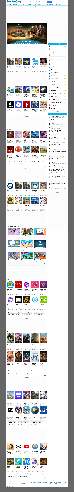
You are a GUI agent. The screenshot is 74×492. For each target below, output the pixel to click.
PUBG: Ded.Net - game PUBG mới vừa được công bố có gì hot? (58, 127)
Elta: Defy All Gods (54, 186)
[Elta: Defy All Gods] (49, 187)
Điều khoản (42, 482)
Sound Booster (55, 99)
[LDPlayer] (49, 108)
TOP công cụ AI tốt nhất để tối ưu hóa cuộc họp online (58, 159)
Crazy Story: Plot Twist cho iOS (58, 176)
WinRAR (53, 63)
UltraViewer (54, 66)
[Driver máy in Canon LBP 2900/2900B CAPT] (49, 87)
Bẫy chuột (53, 123)
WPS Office (53, 105)
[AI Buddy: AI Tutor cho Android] (49, 148)
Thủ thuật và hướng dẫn (13, 226)
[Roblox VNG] (49, 73)
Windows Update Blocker (56, 102)
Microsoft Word (55, 85)
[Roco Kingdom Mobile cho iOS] (49, 156)
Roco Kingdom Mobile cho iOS (57, 155)
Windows (9, 129)
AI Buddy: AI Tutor (54, 137)
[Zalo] (49, 76)
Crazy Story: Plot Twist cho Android (58, 179)
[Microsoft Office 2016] (49, 93)
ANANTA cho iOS (57, 116)
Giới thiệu (38, 482)
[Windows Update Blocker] (49, 102)
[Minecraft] (49, 46)
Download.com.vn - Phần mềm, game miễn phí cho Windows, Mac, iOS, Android (14, 1)
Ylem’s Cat (53, 165)
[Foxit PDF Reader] (49, 55)
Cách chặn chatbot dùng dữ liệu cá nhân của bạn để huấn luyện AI (57, 170)
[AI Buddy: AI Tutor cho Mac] (49, 141)
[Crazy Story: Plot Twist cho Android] (49, 180)
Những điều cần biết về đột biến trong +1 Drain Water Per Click (58, 131)
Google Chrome (55, 78)
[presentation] (9, 34)
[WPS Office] (49, 105)
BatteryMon (54, 90)
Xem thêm (44, 166)
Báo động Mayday (54, 133)
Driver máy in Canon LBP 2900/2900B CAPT (56, 88)
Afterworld (53, 162)
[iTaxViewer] (49, 81)
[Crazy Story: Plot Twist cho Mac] (49, 173)
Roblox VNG (54, 72)
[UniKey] (49, 52)
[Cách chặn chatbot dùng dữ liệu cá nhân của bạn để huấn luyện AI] (49, 170)
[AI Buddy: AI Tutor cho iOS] (49, 145)
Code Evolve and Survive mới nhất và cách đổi (58, 120)
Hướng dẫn (51, 482)
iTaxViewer (54, 81)
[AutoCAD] (49, 96)
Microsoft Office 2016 (56, 94)
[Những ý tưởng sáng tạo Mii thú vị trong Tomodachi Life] (49, 152)
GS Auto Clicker (55, 60)
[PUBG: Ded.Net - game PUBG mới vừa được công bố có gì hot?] (49, 127)
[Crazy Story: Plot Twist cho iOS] (49, 177)
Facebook (59, 482)
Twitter (63, 482)
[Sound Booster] (49, 99)
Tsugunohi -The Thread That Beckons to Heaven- (58, 184)
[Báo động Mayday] (49, 134)
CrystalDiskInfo (54, 57)
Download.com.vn (59, 483)
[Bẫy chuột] (49, 124)
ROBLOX (53, 69)
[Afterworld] (49, 163)
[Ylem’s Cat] (49, 166)
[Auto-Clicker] (49, 49)
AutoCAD (54, 96)
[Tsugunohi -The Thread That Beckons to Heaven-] (49, 184)
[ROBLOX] (49, 70)
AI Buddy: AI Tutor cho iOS (57, 144)
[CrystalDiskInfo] (49, 58)
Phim (8, 331)
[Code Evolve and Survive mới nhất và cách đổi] (49, 120)
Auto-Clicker (54, 49)
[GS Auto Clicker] (49, 61)
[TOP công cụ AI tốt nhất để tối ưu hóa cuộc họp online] (49, 159)
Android (8, 390)
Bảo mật (46, 482)
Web (8, 279)
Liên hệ (55, 482)
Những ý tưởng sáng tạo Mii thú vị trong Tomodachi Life (58, 152)
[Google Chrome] (49, 78)
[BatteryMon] (49, 90)
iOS (7, 441)
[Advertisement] (37, 15)
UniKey (55, 52)
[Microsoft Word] (49, 84)
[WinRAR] (49, 64)
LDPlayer (53, 108)
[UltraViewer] (49, 67)
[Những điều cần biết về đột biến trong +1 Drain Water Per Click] (49, 131)
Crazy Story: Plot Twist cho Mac (58, 172)
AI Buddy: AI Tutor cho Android (57, 148)
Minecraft (54, 46)
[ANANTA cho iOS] (49, 117)
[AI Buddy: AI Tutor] (49, 138)
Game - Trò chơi (10, 180)
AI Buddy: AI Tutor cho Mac (57, 140)
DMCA (66, 482)
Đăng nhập (33, 482)
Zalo (53, 75)
